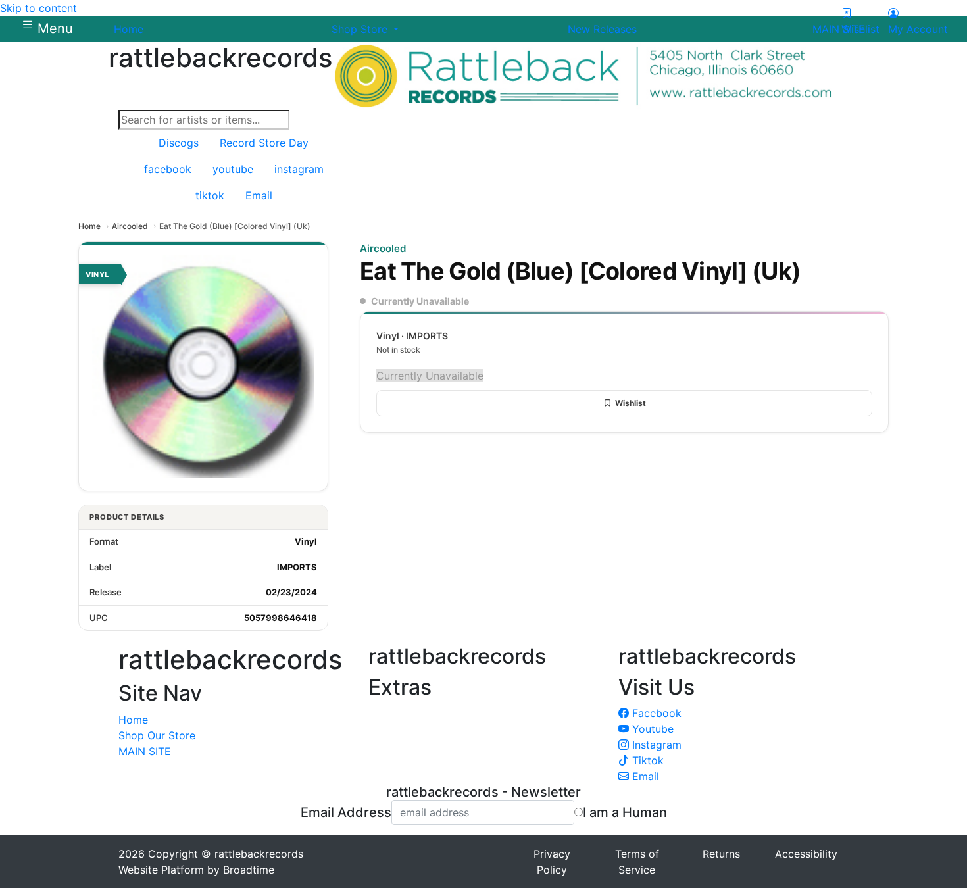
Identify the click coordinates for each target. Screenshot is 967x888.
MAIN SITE (144, 751)
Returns (721, 853)
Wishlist (630, 403)
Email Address (346, 812)
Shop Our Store (156, 735)
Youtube (651, 728)
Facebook (655, 713)
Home (89, 226)
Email (644, 776)
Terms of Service (637, 861)
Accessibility (806, 853)
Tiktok (646, 760)
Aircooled (130, 226)
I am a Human (625, 812)
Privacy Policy (551, 861)
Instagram (655, 744)
